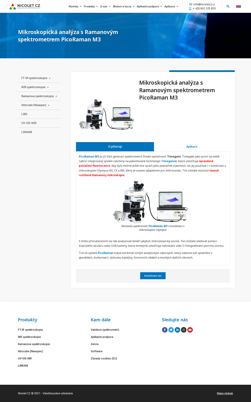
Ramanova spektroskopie (37, 96)
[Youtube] (190, 330)
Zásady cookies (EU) (104, 358)
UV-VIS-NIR (28, 123)
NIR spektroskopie (33, 87)
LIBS (24, 114)
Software (96, 351)
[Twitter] (171, 330)
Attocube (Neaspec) (33, 105)
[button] (227, 6)
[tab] (115, 146)
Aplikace (169, 6)
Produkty (89, 6)
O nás (103, 6)
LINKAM (26, 132)
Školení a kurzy (122, 6)
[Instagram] (183, 330)
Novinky (73, 6)
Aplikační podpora (148, 6)
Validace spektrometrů (105, 329)
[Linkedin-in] (177, 330)
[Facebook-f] (165, 330)
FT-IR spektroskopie (34, 78)
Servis (95, 344)
